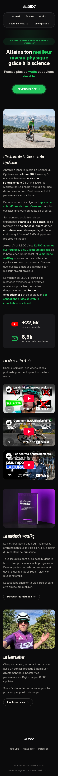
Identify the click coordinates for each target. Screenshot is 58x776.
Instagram (43, 748)
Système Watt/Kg (18, 23)
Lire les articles (16, 702)
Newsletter (28, 748)
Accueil (16, 16)
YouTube (14, 748)
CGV (47, 770)
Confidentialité (35, 770)
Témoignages (41, 23)
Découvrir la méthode (19, 596)
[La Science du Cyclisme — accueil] (29, 6)
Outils (42, 16)
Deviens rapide (27, 89)
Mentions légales (17, 770)
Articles (30, 16)
